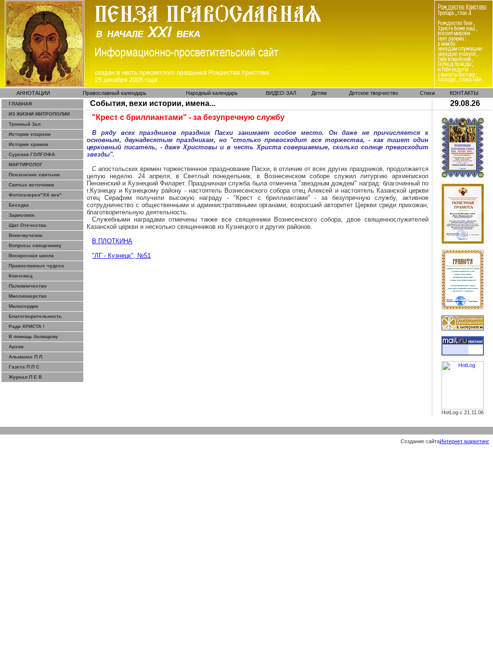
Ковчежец (20, 275)
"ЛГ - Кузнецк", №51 (121, 255)
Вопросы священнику (35, 245)
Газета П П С (24, 366)
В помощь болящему (33, 336)
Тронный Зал (24, 124)
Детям (319, 93)
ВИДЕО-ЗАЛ (281, 93)
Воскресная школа (31, 255)
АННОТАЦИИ (33, 93)
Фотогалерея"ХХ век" (35, 194)
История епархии (30, 134)
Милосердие (24, 306)
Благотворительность (35, 316)
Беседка (19, 205)
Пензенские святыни (34, 174)
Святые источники (31, 184)
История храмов (28, 144)
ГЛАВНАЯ (20, 103)
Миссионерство (28, 296)
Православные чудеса (36, 265)
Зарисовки (21, 215)
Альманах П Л (25, 356)
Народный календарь (212, 93)
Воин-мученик (25, 235)
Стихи (427, 93)
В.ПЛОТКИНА (112, 241)
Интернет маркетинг (464, 441)
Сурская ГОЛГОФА (32, 154)
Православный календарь (114, 93)
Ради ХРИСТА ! (26, 326)
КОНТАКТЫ (464, 93)
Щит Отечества (27, 225)
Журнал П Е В (25, 377)
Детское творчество (373, 93)
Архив (16, 346)
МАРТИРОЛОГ (26, 164)
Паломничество (28, 286)
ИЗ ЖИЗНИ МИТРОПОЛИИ (39, 114)
